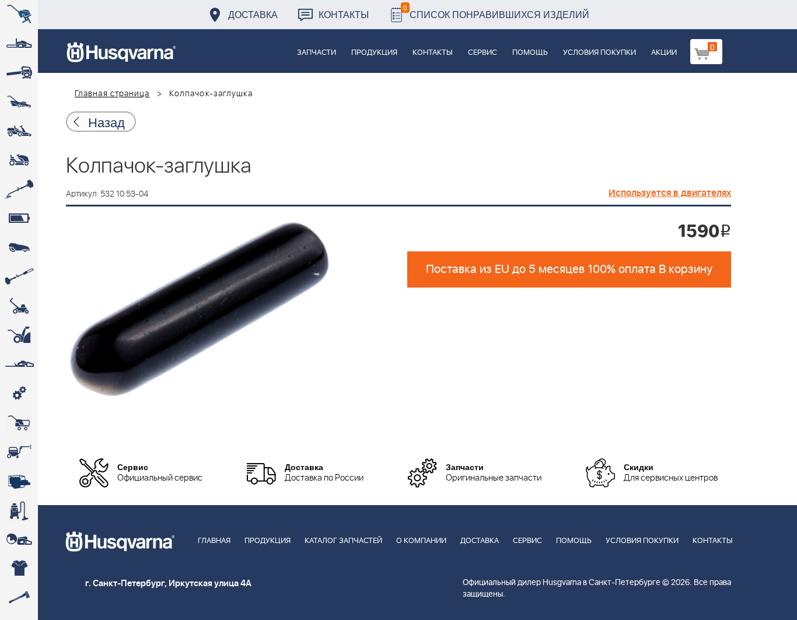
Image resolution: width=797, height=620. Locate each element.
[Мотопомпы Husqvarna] (19, 481)
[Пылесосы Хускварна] (19, 510)
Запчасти (316, 52)
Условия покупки (599, 52)
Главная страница (112, 94)
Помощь (530, 52)
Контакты (344, 14)
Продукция (374, 52)
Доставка (253, 14)
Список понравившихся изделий (496, 11)
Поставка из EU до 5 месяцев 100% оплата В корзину (569, 269)
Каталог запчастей (343, 541)
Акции (664, 52)
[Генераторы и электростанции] (19, 422)
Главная (214, 541)
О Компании (421, 541)
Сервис (482, 52)
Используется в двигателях (670, 193)
